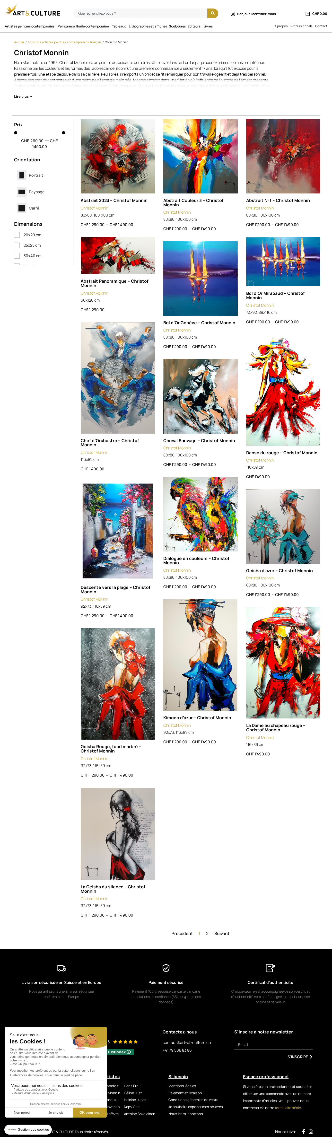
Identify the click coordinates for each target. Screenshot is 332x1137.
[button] (23, 96)
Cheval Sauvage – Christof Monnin (199, 440)
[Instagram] (310, 1131)
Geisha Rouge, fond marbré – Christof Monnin (111, 748)
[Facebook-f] (303, 1131)
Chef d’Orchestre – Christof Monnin (110, 442)
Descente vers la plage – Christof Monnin (115, 589)
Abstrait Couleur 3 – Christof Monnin (193, 202)
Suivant (221, 933)
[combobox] (140, 13)
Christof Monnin (94, 208)
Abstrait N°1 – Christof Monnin (278, 200)
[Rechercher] (212, 13)
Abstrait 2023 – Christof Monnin (114, 200)
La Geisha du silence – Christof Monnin (113, 889)
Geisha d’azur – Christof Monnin (279, 570)
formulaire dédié (288, 1107)
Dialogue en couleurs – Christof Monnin (196, 560)
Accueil (19, 42)
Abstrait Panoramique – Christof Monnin (115, 283)
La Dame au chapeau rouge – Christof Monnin (276, 727)
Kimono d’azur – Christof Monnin (197, 717)
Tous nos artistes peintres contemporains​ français (65, 42)
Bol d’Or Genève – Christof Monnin (199, 322)
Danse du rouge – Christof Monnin (281, 452)
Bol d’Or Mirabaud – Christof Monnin (275, 295)
